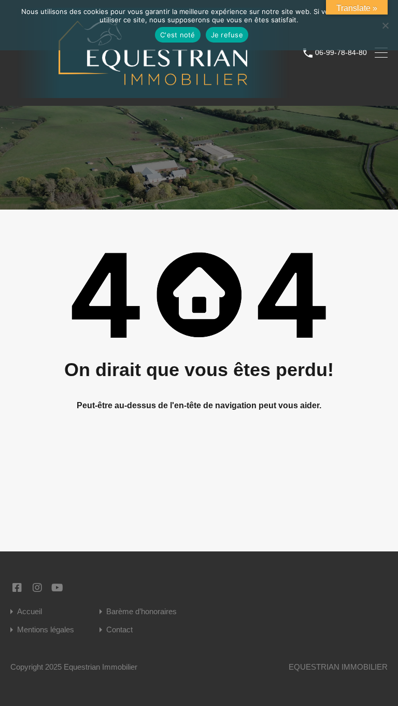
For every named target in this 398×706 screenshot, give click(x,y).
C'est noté (177, 35)
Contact (119, 629)
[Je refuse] (385, 26)
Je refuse (227, 35)
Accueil (29, 611)
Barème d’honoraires (141, 611)
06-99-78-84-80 (341, 52)
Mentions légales (45, 629)
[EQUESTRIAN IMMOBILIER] (152, 93)
